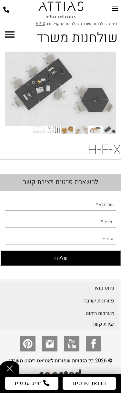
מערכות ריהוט (100, 313)
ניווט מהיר (104, 288)
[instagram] (49, 343)
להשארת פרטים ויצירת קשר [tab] (60, 182)
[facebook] (93, 343)
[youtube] (71, 343)
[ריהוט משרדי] (60, 9)
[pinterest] (27, 343)
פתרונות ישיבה (99, 301)
